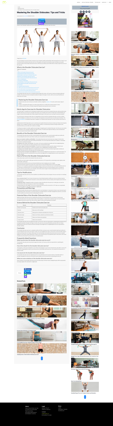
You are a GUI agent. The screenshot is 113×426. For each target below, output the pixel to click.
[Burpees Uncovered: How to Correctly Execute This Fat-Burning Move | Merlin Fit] (85, 137)
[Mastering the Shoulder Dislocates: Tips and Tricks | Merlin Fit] (25, 275)
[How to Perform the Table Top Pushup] (85, 247)
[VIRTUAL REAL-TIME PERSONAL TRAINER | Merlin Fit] (4, 2)
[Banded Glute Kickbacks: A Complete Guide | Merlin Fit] (42, 329)
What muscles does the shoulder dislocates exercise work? (29, 87)
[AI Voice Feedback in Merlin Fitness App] (85, 113)
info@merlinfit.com (45, 413)
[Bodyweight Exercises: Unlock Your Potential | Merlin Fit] (85, 283)
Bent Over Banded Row (76, 381)
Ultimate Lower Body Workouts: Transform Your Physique (84, 272)
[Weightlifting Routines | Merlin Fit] (85, 342)
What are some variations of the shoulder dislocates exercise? (29, 91)
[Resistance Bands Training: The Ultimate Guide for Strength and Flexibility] (85, 174)
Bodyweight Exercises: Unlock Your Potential (81, 284)
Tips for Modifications (22, 79)
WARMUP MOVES (21, 8)
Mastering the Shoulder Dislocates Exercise (26, 73)
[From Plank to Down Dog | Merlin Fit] (85, 330)
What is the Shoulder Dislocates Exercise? (26, 72)
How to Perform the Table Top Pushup (79, 248)
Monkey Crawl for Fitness (76, 151)
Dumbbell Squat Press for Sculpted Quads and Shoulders (83, 393)
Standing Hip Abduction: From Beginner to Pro (81, 212)
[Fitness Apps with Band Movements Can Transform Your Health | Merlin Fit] (85, 354)
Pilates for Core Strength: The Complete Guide (27, 294)
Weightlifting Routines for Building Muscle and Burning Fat (84, 344)
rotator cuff (48, 101)
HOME (59, 407)
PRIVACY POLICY (45, 408)
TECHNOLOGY (97, 2)
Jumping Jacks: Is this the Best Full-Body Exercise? (28, 354)
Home (19, 7)
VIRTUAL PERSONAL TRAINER (87, 2)
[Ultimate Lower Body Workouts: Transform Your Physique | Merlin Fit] (85, 271)
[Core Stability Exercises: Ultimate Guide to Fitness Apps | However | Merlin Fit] (42, 341)
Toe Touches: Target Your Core (78, 163)
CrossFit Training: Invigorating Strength (79, 224)
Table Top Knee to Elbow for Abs (78, 260)
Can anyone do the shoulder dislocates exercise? (27, 90)
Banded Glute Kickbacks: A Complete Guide (26, 330)
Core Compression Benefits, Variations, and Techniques (83, 188)
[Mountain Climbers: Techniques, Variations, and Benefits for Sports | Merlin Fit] (42, 305)
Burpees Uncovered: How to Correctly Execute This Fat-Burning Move (83, 139)
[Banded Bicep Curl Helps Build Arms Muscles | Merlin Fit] (85, 306)
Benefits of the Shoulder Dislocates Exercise (26, 76)
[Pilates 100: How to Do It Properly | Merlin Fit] (85, 235)
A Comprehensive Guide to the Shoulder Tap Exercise (82, 127)
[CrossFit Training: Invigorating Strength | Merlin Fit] (85, 223)
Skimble (24, 58)
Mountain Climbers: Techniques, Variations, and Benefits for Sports (31, 306)
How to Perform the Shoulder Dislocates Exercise (27, 77)
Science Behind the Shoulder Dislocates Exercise (27, 83)
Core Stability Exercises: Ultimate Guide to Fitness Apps (29, 342)
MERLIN (78, 2)
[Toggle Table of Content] (18, 70)
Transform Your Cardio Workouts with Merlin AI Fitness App (84, 296)
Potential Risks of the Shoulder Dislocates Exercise (27, 81)
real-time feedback (21, 119)
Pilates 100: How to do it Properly (78, 236)
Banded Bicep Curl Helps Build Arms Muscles (81, 308)
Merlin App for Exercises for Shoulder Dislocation (27, 75)
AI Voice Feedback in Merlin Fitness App (79, 115)
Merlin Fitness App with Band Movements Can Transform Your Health (84, 357)
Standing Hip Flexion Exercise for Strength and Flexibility (83, 320)
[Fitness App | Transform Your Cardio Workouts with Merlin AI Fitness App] (85, 294)
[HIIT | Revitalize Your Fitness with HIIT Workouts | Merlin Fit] (85, 367)
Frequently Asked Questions (23, 86)
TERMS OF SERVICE (46, 409)
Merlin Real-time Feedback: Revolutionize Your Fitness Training (30, 318)
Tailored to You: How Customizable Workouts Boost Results (84, 200)
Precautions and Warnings (23, 80)
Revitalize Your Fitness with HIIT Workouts (80, 369)
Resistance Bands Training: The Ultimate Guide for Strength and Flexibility (84, 176)
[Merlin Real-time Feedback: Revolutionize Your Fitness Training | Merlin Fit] (42, 317)
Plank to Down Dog (75, 332)
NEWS (110, 2)
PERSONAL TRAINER (62, 409)
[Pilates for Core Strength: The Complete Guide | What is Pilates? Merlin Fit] (42, 293)
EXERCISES (104, 2)
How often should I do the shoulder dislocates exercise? (28, 89)
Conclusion (20, 84)
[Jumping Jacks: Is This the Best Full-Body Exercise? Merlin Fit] (42, 353)
